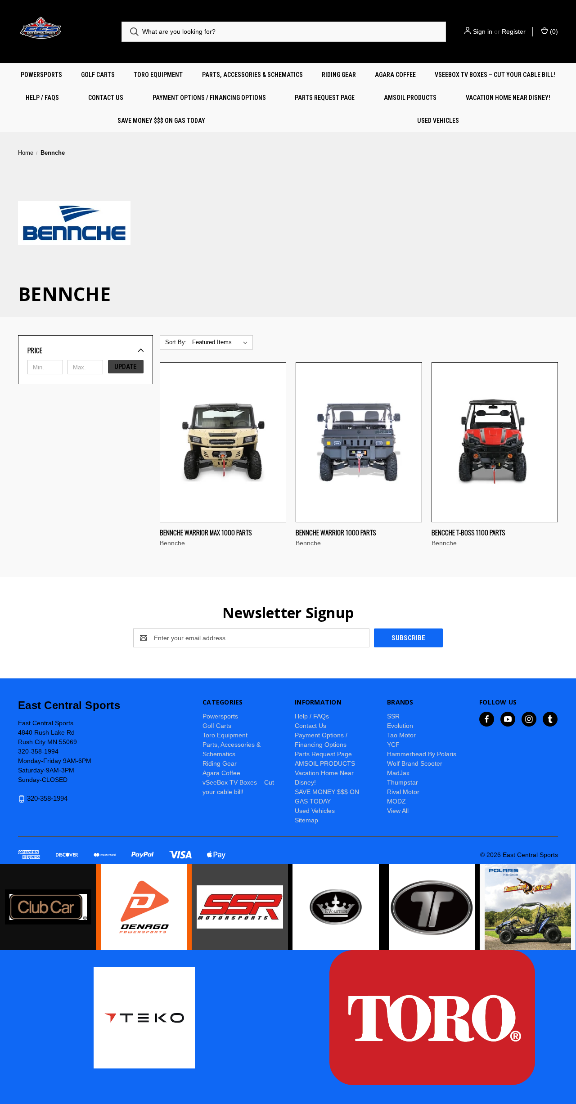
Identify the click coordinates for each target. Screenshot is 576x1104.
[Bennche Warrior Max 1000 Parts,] (223, 442)
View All (398, 810)
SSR (393, 716)
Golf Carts (98, 74)
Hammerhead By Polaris (421, 754)
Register (514, 31)
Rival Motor (403, 791)
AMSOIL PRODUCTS (410, 97)
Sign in (482, 31)
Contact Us (105, 97)
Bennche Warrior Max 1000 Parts (206, 532)
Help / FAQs (42, 97)
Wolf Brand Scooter (414, 763)
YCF (393, 744)
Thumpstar (402, 782)
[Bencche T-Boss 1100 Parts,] (494, 442)
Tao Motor (401, 735)
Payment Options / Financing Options (209, 97)
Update (125, 367)
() (553, 31)
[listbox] (221, 342)
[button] (85, 350)
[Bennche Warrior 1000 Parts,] (358, 442)
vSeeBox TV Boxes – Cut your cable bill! (495, 74)
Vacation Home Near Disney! (508, 97)
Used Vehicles (438, 120)
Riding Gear (339, 74)
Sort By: (176, 342)
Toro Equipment (158, 74)
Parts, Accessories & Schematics (252, 74)
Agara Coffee (395, 74)
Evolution (400, 725)
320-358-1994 (47, 798)
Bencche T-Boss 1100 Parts (468, 532)
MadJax (398, 772)
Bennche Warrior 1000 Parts (336, 532)
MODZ (396, 801)
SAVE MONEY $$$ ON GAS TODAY (161, 120)
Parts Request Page (325, 97)
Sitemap (306, 820)
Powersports (41, 74)
